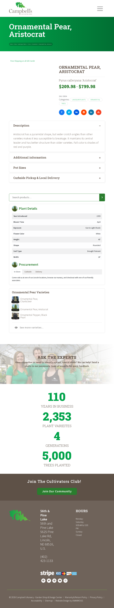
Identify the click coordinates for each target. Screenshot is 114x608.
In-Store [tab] (17, 272)
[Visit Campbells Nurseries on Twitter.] (49, 581)
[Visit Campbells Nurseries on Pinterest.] (54, 581)
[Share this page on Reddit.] (84, 112)
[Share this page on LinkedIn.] (91, 112)
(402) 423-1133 (46, 559)
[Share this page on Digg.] (76, 112)
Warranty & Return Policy (76, 597)
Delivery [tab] (39, 272)
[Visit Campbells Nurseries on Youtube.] (60, 581)
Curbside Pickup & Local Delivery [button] (36, 178)
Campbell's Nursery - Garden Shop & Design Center (39, 597)
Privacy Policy (96, 597)
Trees (29, 44)
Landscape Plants (22, 44)
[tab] (57, 125)
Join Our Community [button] (57, 491)
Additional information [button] (29, 157)
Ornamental (34, 44)
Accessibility (36, 600)
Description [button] (21, 125)
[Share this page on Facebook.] (62, 112)
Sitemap (49, 600)
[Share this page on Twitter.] (69, 112)
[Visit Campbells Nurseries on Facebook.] (43, 581)
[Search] (102, 197)
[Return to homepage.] (23, 515)
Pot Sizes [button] (19, 167)
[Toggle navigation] (100, 9)
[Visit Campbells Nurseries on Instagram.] (65, 581)
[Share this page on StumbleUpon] (98, 112)
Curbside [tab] (28, 272)
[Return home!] (20, 13)
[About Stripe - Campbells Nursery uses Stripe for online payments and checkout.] (58, 577)
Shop (15, 44)
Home (11, 44)
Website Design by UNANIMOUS (69, 600)
